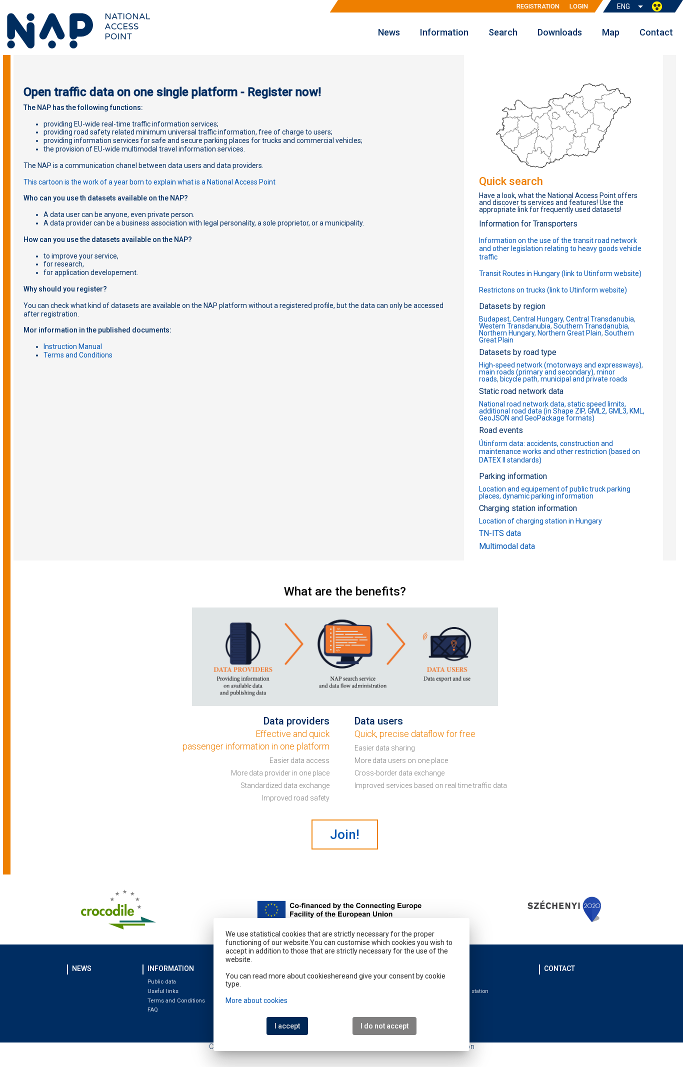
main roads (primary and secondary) (536, 372)
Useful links (163, 991)
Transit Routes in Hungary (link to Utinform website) (560, 274)
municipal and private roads (584, 379)
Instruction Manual (73, 346)
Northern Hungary (506, 333)
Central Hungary (537, 319)
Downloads (560, 32)
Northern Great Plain (570, 333)
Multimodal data (507, 546)
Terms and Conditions (176, 1001)
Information (444, 32)
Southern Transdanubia (591, 326)
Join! (345, 834)
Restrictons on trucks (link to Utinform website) (553, 290)
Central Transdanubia (600, 319)
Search (503, 32)
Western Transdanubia (514, 326)
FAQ (153, 1009)
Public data (162, 981)
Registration (538, 6)
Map (611, 32)
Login (579, 6)
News (389, 32)
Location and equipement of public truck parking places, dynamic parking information (554, 492)
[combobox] (631, 7)
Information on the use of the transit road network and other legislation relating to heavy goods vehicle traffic (560, 249)
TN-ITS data (500, 533)
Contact (656, 32)
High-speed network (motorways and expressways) (560, 365)
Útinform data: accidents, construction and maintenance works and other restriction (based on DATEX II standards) (559, 452)
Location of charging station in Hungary (540, 521)
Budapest (494, 319)
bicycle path (519, 379)
